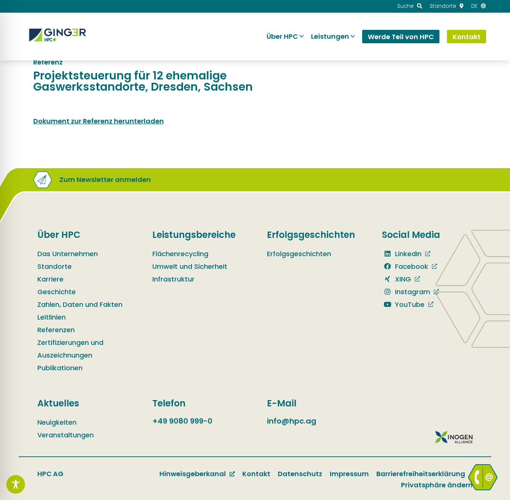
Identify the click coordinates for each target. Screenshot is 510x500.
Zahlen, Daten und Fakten (79, 304)
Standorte (54, 266)
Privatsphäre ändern (437, 485)
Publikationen (60, 367)
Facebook (410, 266)
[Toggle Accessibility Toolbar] (16, 484)
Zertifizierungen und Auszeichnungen (70, 349)
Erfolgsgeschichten (299, 253)
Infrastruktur (173, 279)
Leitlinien (51, 317)
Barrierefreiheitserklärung (420, 473)
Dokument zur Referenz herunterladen (98, 121)
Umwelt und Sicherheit (189, 266)
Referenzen (56, 329)
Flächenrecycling (180, 253)
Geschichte (56, 291)
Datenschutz (300, 473)
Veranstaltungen (65, 435)
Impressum (349, 473)
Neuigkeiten (57, 422)
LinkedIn (407, 253)
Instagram (411, 291)
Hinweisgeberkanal (192, 473)
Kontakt (256, 473)
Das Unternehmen (67, 253)
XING (402, 279)
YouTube (409, 304)
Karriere (50, 279)
